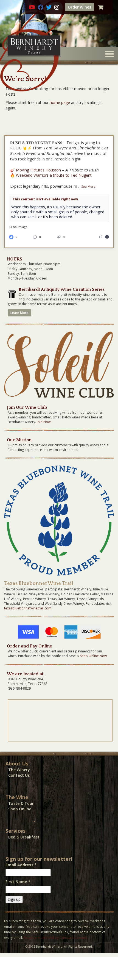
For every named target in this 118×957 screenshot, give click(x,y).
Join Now (43, 422)
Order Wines (79, 7)
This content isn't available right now (45, 199)
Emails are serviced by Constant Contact (55, 937)
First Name (17, 881)
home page (60, 102)
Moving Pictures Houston (38, 170)
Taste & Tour (21, 803)
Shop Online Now (93, 656)
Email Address (21, 864)
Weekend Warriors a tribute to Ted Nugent (54, 175)
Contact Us (19, 775)
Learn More (19, 312)
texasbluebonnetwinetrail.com (27, 608)
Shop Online (19, 808)
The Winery (19, 769)
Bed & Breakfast (24, 837)
